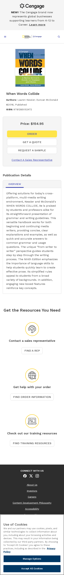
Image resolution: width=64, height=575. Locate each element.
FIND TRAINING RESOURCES (32, 443)
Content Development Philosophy (32, 502)
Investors (32, 490)
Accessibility (32, 508)
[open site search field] (58, 36)
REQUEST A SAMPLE (37, 151)
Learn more (37, 24)
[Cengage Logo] (32, 36)
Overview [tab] (14, 184)
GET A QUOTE (37, 143)
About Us (32, 484)
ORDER (34, 134)
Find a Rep (32, 350)
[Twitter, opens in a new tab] (31, 476)
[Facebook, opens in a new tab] (25, 476)
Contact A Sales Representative (29, 160)
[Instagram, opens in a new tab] (37, 476)
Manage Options (32, 559)
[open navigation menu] (5, 36)
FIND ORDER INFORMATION (32, 397)
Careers (32, 496)
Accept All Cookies (32, 568)
